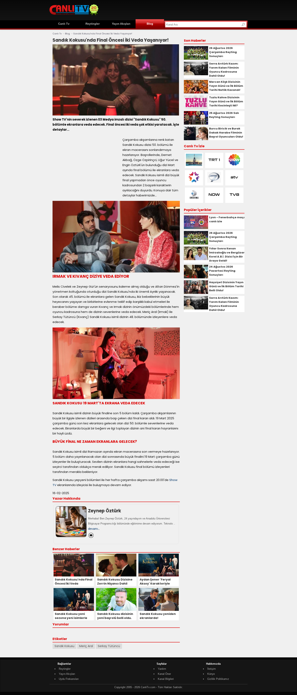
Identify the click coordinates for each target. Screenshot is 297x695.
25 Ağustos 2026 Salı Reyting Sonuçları (224, 115)
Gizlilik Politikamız (218, 678)
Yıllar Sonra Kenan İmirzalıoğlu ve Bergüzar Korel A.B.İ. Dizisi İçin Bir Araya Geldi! (226, 255)
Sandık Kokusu (64, 646)
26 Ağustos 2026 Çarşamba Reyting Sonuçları (223, 52)
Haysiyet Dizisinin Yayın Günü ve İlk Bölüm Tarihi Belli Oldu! (226, 286)
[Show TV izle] (234, 165)
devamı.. (94, 528)
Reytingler (92, 23)
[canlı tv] (74, 16)
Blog (150, 23)
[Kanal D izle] (194, 200)
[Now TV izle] (214, 200)
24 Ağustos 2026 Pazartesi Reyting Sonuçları (222, 271)
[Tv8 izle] (234, 200)
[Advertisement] (174, 9)
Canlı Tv (64, 23)
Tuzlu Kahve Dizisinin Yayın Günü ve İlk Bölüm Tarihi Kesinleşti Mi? (226, 101)
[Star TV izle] (194, 182)
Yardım (162, 668)
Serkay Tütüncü (109, 646)
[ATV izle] (234, 182)
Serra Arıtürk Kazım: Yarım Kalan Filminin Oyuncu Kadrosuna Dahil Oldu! (224, 70)
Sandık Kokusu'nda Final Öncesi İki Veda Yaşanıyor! (102, 33)
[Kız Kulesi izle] (194, 165)
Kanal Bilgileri (166, 678)
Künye (211, 673)
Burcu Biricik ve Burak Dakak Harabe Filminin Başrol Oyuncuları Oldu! (226, 133)
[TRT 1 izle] (214, 165)
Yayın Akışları (121, 23)
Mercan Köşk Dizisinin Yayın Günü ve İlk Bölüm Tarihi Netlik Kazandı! (226, 86)
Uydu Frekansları (69, 678)
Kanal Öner (164, 673)
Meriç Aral (86, 646)
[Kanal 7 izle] (214, 182)
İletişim (211, 668)
